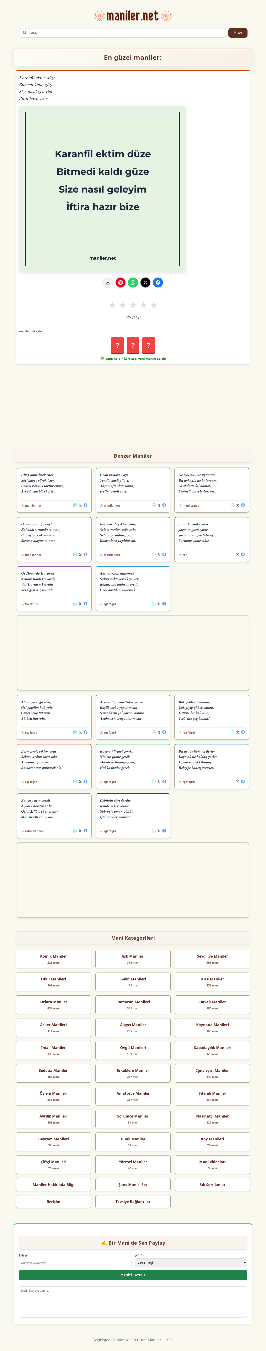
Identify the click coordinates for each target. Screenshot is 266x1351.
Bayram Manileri (53, 1138)
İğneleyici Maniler (212, 1070)
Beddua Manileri (53, 1070)
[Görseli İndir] (108, 282)
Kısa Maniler (212, 978)
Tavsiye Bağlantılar (133, 1201)
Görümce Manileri (133, 1116)
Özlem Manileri (53, 1093)
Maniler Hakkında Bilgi (53, 1184)
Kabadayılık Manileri (212, 1047)
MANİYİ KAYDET (133, 1275)
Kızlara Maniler (53, 1001)
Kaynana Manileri (212, 1024)
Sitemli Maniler (212, 1093)
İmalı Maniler (53, 1047)
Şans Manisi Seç (133, 1184)
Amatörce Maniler (133, 1093)
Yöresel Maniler (133, 1161)
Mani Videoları (212, 1161)
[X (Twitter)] (80, 505)
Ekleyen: (24, 1255)
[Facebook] (158, 282)
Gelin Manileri (133, 978)
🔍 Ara (238, 32)
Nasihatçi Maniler (212, 1116)
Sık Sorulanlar (212, 1184)
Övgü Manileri (133, 1047)
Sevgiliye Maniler (212, 956)
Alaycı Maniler (133, 1024)
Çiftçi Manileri (53, 1161)
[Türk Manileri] (133, 16)
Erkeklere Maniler (133, 1070)
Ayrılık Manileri (53, 1116)
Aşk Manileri (133, 956)
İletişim (53, 1201)
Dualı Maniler (133, 1138)
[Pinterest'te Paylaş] (121, 282)
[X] (145, 282)
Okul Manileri (53, 978)
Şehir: (139, 1255)
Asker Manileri (53, 1024)
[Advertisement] (133, 405)
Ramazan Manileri (133, 1001)
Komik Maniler (53, 956)
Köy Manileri (212, 1138)
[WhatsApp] (133, 282)
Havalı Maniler (212, 1001)
